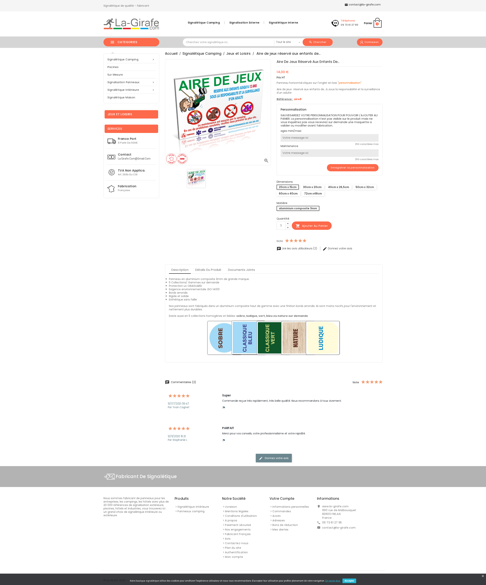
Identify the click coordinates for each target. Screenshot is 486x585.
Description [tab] (180, 270)
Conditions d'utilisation (241, 516)
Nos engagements (238, 529)
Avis (227, 539)
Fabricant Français (238, 534)
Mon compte (234, 557)
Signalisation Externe (244, 23)
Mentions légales (236, 511)
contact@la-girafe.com (339, 528)
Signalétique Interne (283, 23)
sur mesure (115, 75)
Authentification (236, 552)
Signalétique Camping (204, 23)
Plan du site (233, 548)
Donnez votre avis (337, 248)
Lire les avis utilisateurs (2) (297, 248)
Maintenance (289, 146)
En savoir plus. (333, 580)
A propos (231, 520)
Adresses (278, 520)
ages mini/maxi (291, 131)
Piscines (112, 67)
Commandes (281, 511)
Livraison (231, 507)
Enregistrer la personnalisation (353, 167)
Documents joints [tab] (241, 270)
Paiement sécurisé (238, 525)
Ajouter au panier (312, 226)
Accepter (349, 580)
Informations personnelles (290, 507)
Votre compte (282, 498)
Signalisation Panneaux (131, 82)
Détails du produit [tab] (208, 270)
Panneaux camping (191, 511)
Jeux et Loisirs (119, 114)
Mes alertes (280, 529)
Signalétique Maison (121, 97)
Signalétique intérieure (131, 90)
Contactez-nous (236, 543)
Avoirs (276, 516)
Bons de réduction (285, 525)
